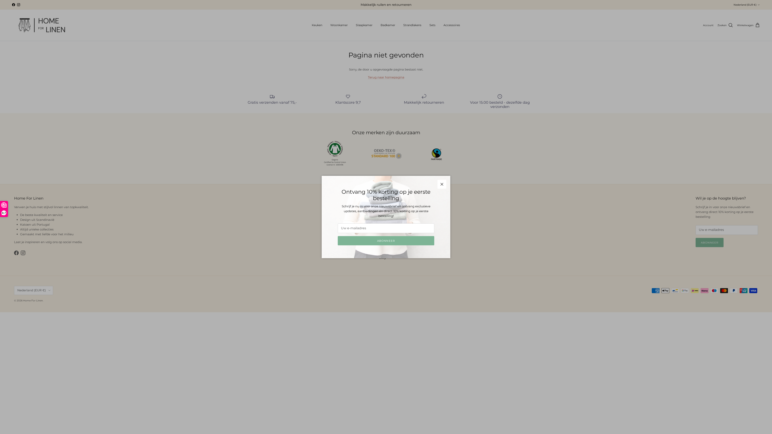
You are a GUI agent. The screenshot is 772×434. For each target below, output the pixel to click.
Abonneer (386, 240)
